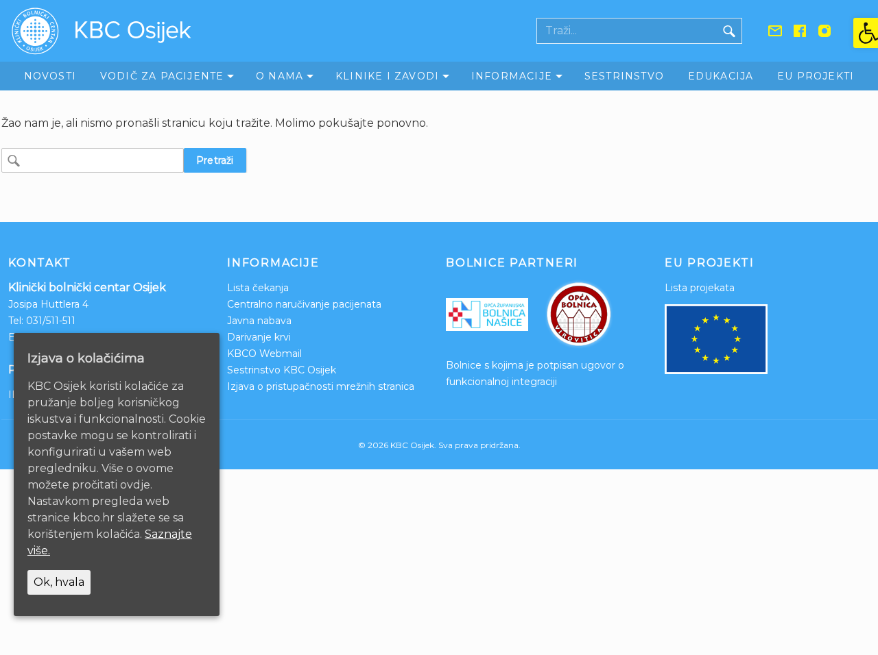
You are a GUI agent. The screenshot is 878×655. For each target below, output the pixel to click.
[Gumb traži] (729, 30)
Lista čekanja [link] (258, 288)
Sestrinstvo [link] (624, 76)
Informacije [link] (511, 76)
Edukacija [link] (721, 76)
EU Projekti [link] (815, 76)
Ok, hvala (59, 582)
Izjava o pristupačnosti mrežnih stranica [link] (320, 386)
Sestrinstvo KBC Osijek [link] (281, 370)
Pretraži (215, 160)
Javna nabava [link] (259, 320)
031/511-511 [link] (50, 320)
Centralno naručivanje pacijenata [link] (304, 304)
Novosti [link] (50, 76)
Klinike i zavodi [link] (387, 76)
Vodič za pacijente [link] (162, 76)
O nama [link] (279, 76)
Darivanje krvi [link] (259, 337)
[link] (865, 33)
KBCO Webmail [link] (264, 353)
